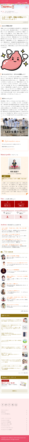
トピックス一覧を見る (23, 373)
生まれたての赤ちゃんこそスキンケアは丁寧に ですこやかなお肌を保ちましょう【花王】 (11, 361)
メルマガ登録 (24, 2)
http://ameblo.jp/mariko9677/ (8, 149)
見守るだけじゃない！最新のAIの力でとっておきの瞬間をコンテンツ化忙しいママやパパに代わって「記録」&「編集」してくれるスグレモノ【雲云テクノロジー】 (11, 327)
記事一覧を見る (24, 311)
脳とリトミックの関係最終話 (13, 269)
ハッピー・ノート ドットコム (6, 418)
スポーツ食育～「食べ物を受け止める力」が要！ (12, 244)
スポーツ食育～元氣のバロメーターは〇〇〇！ (12, 239)
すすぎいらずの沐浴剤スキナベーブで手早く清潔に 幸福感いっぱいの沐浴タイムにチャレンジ (11, 320)
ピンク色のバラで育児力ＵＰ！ (13, 290)
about (19, 2)
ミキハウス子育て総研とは (5, 413)
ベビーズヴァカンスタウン (5, 425)
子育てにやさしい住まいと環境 (6, 423)
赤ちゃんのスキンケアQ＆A (13, 304)
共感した (21, 204)
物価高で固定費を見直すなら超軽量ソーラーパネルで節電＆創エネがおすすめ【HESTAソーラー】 (11, 334)
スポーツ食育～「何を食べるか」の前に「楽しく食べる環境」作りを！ (14, 228)
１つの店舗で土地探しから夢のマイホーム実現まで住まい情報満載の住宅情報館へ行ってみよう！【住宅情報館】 (11, 367)
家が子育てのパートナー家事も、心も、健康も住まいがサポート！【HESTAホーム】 (10, 354)
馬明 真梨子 (14, 172)
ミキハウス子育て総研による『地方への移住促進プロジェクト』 (11, 341)
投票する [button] (14, 390)
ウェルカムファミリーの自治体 (6, 429)
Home (3, 11)
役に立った (7, 204)
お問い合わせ (3, 411)
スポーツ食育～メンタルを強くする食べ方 (11, 234)
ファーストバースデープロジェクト (7, 427)
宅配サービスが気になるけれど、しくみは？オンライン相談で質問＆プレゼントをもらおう (11, 347)
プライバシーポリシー (5, 410)
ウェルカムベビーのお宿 (5, 420)
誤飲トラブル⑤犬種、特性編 (13, 255)
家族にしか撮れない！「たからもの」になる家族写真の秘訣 (17, 277)
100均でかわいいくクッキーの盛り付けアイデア (17, 262)
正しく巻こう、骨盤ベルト (12, 283)
